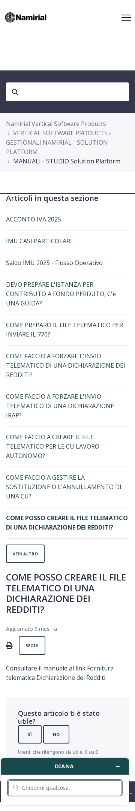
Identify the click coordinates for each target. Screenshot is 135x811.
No (56, 734)
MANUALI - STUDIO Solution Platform (66, 161)
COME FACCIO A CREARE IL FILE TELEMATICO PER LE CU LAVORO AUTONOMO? (52, 446)
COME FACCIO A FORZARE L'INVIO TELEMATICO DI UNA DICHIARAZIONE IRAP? (60, 405)
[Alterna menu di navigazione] (126, 17)
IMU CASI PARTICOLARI (39, 241)
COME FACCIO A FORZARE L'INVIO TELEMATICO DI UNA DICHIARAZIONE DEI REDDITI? (65, 365)
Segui (32, 645)
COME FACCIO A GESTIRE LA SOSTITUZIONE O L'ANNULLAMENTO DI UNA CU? (64, 486)
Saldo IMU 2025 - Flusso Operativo (54, 263)
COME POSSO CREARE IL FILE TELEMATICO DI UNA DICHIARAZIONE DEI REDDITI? (67, 522)
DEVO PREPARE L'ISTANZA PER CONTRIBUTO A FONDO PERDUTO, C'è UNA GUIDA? (61, 293)
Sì (30, 734)
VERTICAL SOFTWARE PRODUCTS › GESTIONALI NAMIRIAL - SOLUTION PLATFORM (58, 142)
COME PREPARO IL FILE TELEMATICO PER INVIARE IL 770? (64, 329)
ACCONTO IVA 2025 (33, 219)
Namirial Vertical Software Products (56, 124)
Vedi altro (25, 554)
